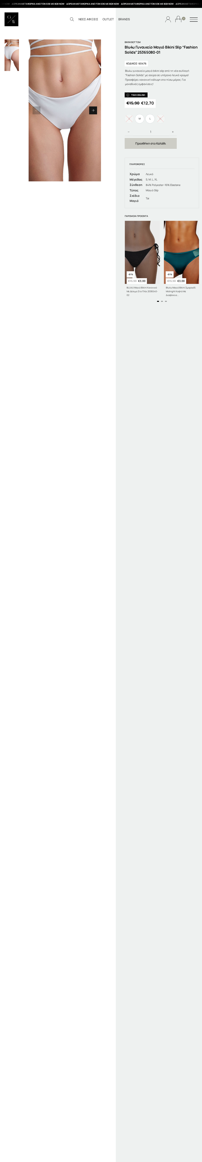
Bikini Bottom (133, 42)
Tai (147, 198)
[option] (139, 118)
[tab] (158, 301)
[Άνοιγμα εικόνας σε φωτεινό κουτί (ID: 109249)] (65, 110)
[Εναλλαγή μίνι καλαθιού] (178, 19)
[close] (194, 20)
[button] (36, 110)
